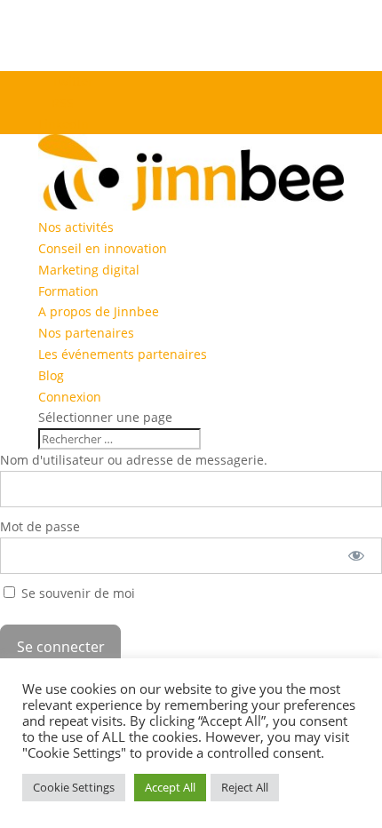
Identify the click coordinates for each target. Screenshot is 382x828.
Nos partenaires (86, 332)
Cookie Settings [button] (74, 787)
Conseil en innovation (102, 248)
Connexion (69, 396)
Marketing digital (88, 269)
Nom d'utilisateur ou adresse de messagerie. (133, 459)
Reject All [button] (244, 787)
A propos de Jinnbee (98, 311)
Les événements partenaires (122, 354)
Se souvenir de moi (76, 593)
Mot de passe (40, 526)
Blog (51, 375)
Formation (68, 291)
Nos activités (76, 227)
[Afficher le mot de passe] (356, 555)
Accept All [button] (170, 787)
